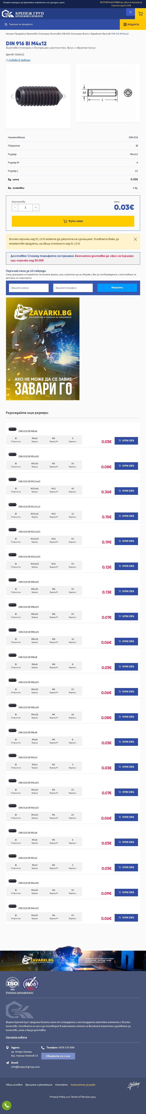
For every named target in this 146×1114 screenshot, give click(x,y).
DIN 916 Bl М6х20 (29, 682)
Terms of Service (80, 1096)
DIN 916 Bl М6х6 (28, 431)
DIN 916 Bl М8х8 (28, 657)
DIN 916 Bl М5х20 (29, 807)
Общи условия (14, 1084)
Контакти (61, 1084)
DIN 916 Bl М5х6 (28, 832)
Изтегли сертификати (19, 992)
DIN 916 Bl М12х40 (29, 481)
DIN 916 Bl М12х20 (29, 531)
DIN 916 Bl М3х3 (28, 757)
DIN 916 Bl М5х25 (29, 782)
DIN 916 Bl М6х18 (29, 707)
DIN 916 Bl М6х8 (28, 732)
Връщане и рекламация (38, 1084)
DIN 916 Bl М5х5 (28, 858)
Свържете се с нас (58, 1056)
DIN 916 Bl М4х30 (29, 883)
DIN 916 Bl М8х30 (29, 582)
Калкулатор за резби (83, 1084)
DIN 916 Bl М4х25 (29, 908)
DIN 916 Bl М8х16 (29, 632)
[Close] (135, 239)
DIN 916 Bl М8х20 (29, 607)
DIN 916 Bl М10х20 (29, 556)
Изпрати (117, 287)
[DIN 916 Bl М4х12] (38, 96)
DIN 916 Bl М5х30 (29, 456)
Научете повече (16, 1037)
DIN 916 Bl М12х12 (29, 506)
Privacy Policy (58, 1096)
